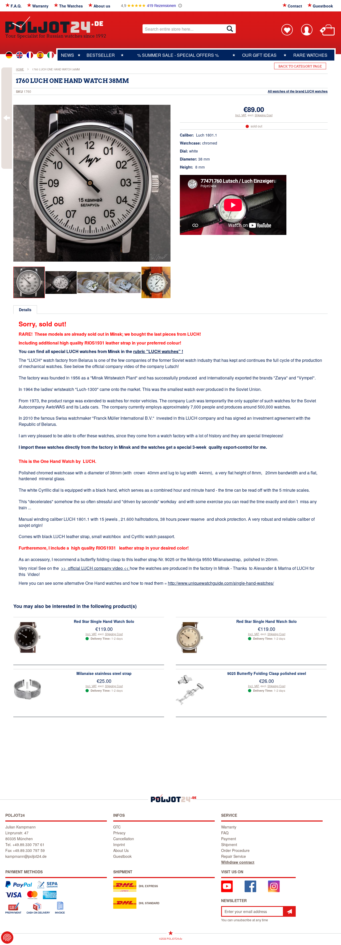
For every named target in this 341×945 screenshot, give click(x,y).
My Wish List (287, 29)
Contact (295, 6)
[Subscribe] (289, 911)
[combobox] (189, 28)
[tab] (25, 309)
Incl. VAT (240, 115)
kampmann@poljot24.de (26, 856)
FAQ (225, 832)
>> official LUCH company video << (95, 568)
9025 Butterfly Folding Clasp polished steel (266, 673)
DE (9, 55)
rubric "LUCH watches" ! (158, 351)
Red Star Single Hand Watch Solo (104, 621)
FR (30, 55)
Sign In (306, 29)
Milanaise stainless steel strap (104, 673)
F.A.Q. (16, 6)
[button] (24, 183)
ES (40, 55)
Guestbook (323, 6)
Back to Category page (300, 66)
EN (19, 55)
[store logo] (55, 24)
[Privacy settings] (7, 937)
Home (20, 69)
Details (25, 309)
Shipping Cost (264, 115)
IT (50, 55)
